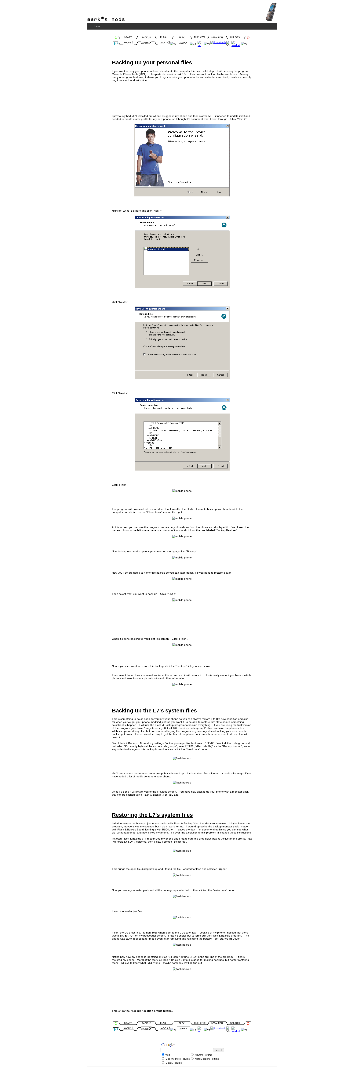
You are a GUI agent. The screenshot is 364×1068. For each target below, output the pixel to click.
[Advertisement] (182, 96)
